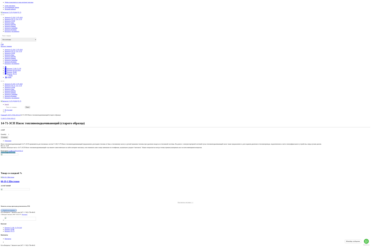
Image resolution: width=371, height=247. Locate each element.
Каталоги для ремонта (12, 31)
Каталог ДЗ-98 (9, 229)
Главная (3, 115)
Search (7, 104)
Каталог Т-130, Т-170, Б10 (13, 228)
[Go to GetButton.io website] (366, 245)
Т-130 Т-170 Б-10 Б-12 (13, 115)
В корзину (4, 137)
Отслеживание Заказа (12, 7)
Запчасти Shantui (10, 26)
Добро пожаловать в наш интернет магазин (19, 2)
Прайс (11, 75)
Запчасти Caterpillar (11, 28)
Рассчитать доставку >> (185, 202)
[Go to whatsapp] (366, 241)
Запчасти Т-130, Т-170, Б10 (14, 17)
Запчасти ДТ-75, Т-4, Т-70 (13, 19)
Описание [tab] (8, 141)
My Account (8, 110)
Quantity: (3, 134)
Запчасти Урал (9, 23)
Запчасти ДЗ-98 (10, 21)
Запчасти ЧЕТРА (10, 24)
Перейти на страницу (9, 210)
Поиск (27, 107)
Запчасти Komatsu (11, 29)
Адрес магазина (10, 5)
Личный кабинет (10, 9)
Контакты (24, 214)
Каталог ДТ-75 (9, 231)
